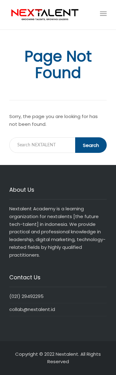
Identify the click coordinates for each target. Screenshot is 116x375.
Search (91, 145)
